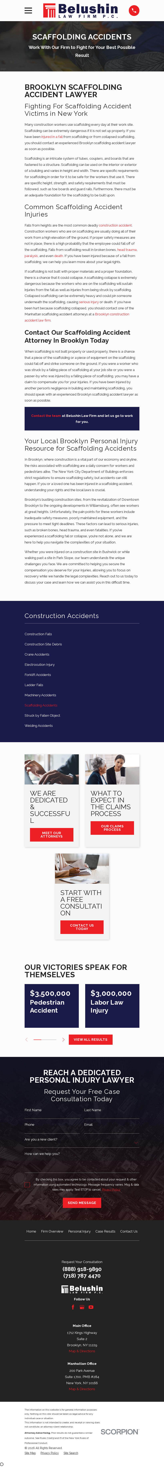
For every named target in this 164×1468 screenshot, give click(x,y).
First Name (33, 1110)
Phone (29, 1124)
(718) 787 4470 (82, 1275)
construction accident (115, 225)
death (58, 256)
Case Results (105, 1231)
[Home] (80, 10)
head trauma (127, 250)
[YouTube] (91, 1307)
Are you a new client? (41, 1139)
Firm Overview (52, 1231)
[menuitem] (82, 634)
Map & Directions (82, 1351)
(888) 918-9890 (82, 1269)
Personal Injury (79, 1231)
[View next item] (63, 1040)
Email (88, 1124)
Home (31, 1231)
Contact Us (129, 1231)
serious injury (89, 302)
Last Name (92, 1110)
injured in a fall (52, 137)
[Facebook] (73, 1307)
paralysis (31, 256)
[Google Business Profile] (82, 1307)
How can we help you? (42, 1153)
